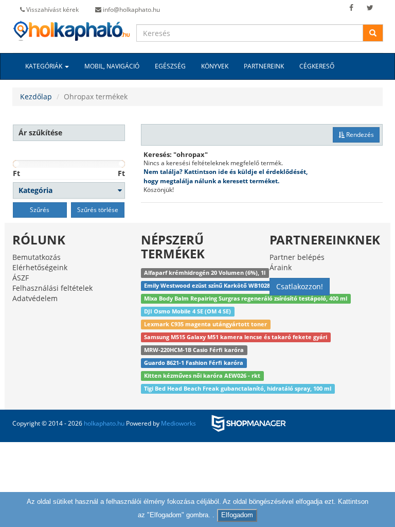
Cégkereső (316, 66)
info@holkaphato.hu (130, 9)
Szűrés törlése (97, 209)
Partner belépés (297, 257)
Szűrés (39, 209)
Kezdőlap (36, 96)
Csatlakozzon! (299, 286)
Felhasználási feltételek (52, 288)
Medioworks (178, 423)
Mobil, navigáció (111, 66)
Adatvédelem (35, 298)
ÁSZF (20, 278)
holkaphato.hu (104, 423)
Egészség (170, 66)
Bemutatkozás (36, 257)
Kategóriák (44, 66)
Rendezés (359, 134)
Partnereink (264, 66)
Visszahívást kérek (52, 9)
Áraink (281, 267)
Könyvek (214, 66)
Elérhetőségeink (39, 267)
